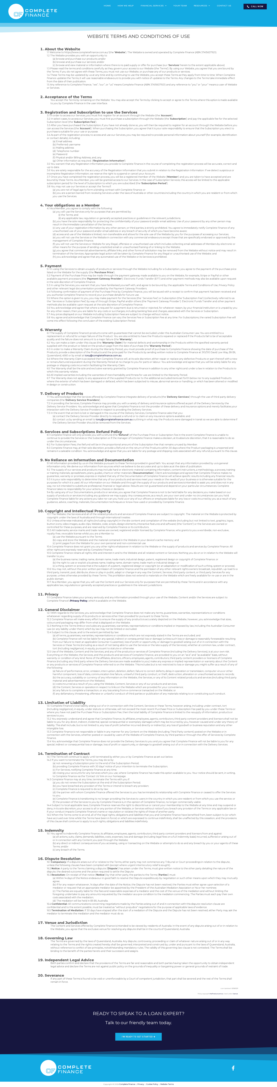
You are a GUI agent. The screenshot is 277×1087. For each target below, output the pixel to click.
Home (107, 5)
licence (235, 993)
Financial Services (152, 5)
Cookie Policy (152, 1084)
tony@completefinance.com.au (103, 355)
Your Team (180, 5)
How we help (126, 5)
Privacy (140, 1084)
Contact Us (224, 5)
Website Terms (167, 1084)
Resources (200, 5)
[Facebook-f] (233, 1068)
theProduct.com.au (216, 993)
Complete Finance (127, 1084)
